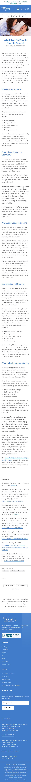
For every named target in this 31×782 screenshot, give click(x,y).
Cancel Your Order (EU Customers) (11, 685)
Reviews (4, 652)
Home (3, 14)
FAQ (3, 655)
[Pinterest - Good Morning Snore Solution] (20, 16)
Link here (16, 514)
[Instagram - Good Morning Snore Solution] (14, 16)
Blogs (3, 658)
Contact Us (5, 661)
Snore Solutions (6, 664)
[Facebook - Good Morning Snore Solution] (11, 16)
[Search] (21, 8)
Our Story (4, 647)
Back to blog (15, 589)
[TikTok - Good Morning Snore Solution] (17, 16)
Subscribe (7, 707)
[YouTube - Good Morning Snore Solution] (22, 16)
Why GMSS (5, 649)
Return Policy (5, 676)
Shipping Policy (6, 679)
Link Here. (14, 485)
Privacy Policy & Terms (8, 673)
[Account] (24, 8)
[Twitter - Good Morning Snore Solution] (8, 16)
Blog (8, 14)
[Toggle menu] (18, 9)
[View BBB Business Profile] (11, 635)
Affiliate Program (6, 682)
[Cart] (28, 8)
